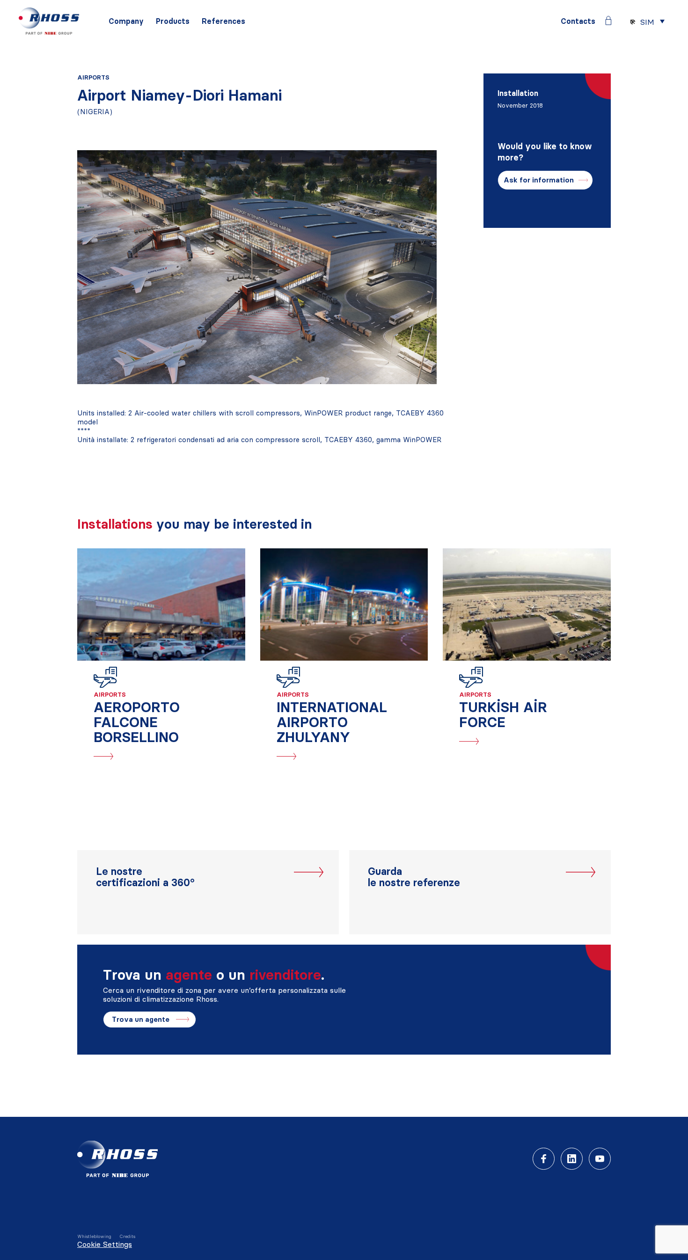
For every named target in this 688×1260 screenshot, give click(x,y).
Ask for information (539, 179)
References (223, 21)
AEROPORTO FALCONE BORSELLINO (137, 722)
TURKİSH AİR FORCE (503, 715)
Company (126, 21)
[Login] (608, 20)
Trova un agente (140, 1019)
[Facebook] (544, 1159)
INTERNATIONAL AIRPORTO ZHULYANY (332, 722)
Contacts (578, 21)
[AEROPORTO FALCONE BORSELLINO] (161, 604)
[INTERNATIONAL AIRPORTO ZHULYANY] (344, 604)
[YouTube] (600, 1159)
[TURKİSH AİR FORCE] (527, 604)
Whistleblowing (94, 1236)
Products (173, 21)
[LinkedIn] (572, 1159)
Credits (127, 1236)
